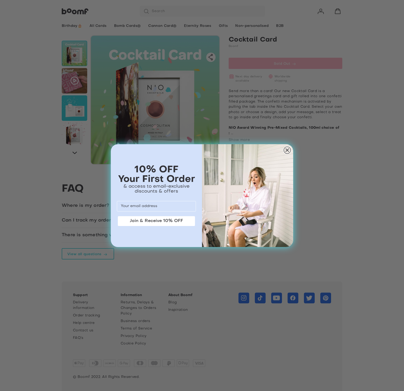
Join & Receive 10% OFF (156, 221)
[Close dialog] (287, 150)
